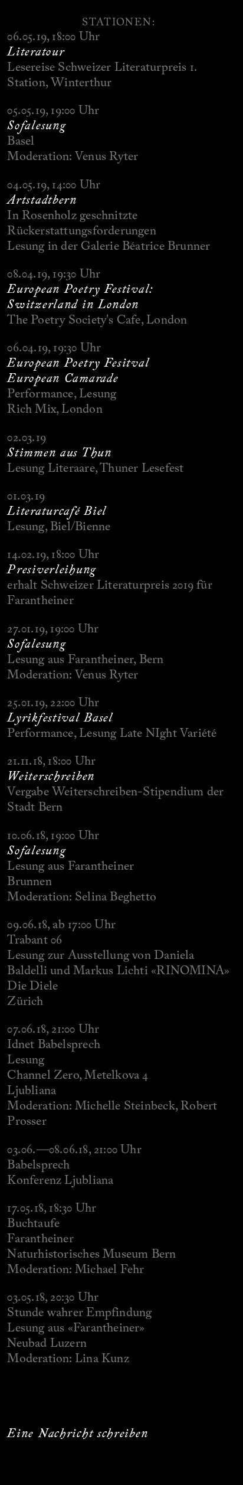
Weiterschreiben (51, 776)
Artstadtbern (42, 199)
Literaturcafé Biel (57, 510)
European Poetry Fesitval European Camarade (78, 370)
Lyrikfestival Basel (60, 717)
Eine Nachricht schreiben (77, 1433)
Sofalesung (36, 125)
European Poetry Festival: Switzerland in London (80, 296)
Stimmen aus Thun (59, 452)
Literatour (35, 51)
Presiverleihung (51, 569)
